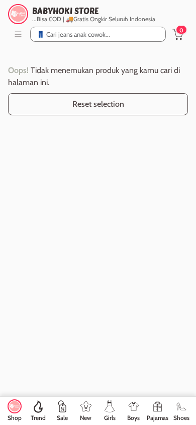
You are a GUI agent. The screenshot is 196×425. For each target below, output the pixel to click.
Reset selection (98, 104)
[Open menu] (18, 34)
